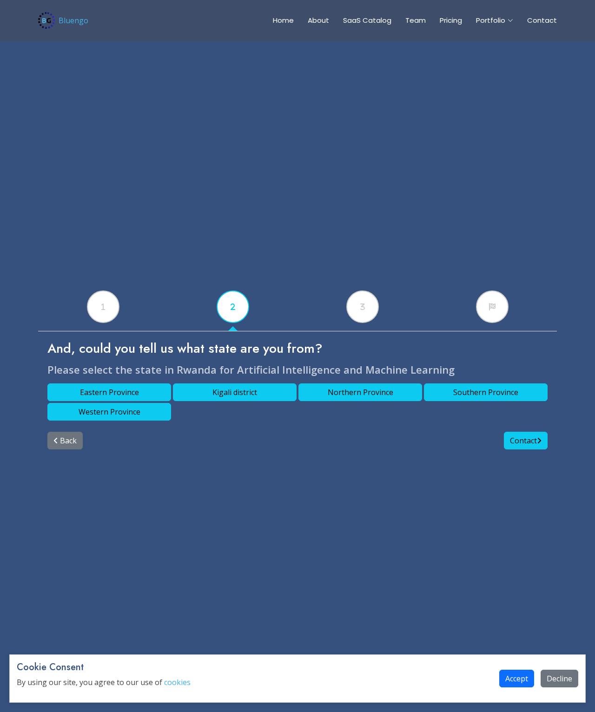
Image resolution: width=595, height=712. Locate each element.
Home (283, 20)
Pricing (451, 20)
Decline (559, 678)
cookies (177, 682)
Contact (542, 20)
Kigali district (234, 392)
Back (67, 440)
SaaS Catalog (367, 20)
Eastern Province (109, 392)
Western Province (109, 412)
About (318, 20)
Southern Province (485, 392)
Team (415, 20)
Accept (516, 678)
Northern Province (360, 392)
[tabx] (103, 306)
